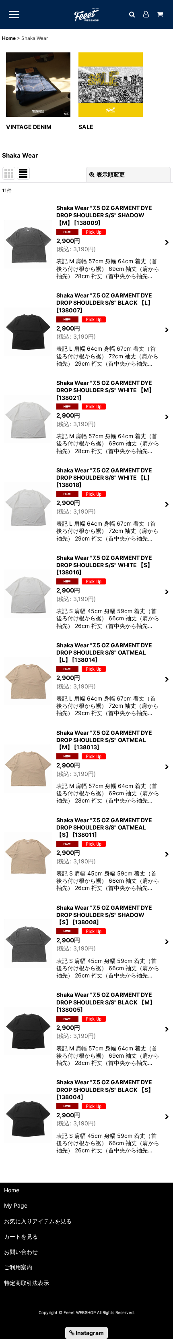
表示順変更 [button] (111, 174)
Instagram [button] (89, 1332)
